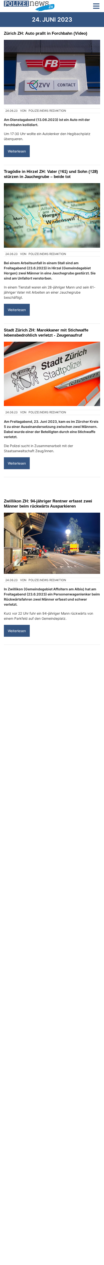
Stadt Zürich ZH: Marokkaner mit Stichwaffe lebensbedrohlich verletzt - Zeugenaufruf (46, 333)
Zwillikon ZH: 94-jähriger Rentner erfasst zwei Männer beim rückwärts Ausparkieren (48, 504)
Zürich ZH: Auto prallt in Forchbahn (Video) (45, 33)
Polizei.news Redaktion (47, 110)
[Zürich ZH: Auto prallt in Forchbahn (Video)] (52, 72)
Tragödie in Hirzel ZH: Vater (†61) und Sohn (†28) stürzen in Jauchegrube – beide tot (51, 174)
